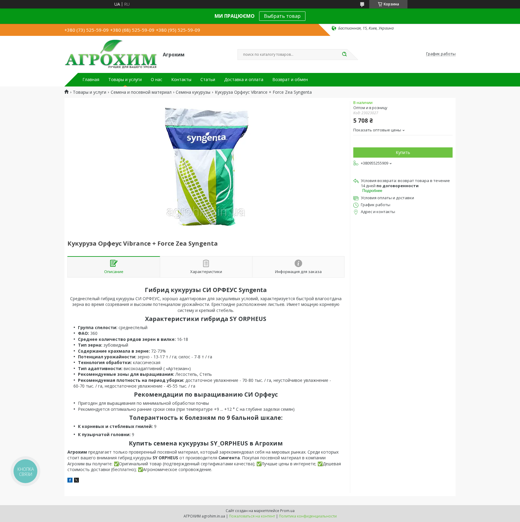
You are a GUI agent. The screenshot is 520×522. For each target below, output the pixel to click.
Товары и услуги (125, 79)
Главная (90, 79)
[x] (76, 481)
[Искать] (344, 54)
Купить (403, 152)
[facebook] (70, 481)
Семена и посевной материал (141, 92)
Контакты (181, 79)
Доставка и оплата (243, 79)
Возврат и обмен (290, 79)
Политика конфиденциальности (308, 516)
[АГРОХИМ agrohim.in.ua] (110, 54)
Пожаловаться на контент (252, 516)
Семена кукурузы (193, 92)
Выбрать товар (282, 16)
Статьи (207, 79)
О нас (156, 79)
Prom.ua (287, 510)
